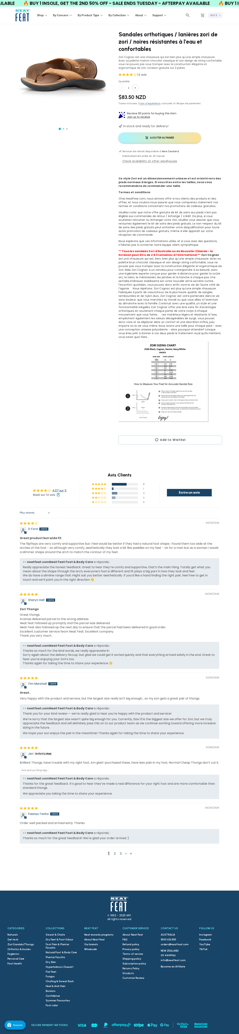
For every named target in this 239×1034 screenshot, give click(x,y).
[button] (187, 15)
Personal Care (15, 958)
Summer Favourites (58, 1000)
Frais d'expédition (150, 103)
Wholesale (90, 949)
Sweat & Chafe (55, 934)
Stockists (128, 973)
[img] (29, 523)
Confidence (53, 995)
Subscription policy (134, 963)
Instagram (205, 934)
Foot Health (14, 963)
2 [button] (115, 853)
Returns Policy (130, 968)
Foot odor (52, 1005)
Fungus (50, 976)
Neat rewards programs (99, 934)
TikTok (203, 949)
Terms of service (132, 953)
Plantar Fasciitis (55, 957)
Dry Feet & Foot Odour (59, 939)
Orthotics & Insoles (19, 949)
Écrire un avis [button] (189, 492)
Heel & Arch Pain (55, 986)
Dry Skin (51, 962)
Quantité (124, 81)
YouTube (204, 944)
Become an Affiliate (173, 966)
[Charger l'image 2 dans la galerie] (63, 129)
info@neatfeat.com (173, 960)
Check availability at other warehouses (149, 161)
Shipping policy (132, 958)
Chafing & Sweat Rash (60, 981)
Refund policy (130, 944)
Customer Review (133, 978)
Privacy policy (130, 949)
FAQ (124, 939)
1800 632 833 (168, 939)
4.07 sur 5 (59, 490)
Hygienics (13, 953)
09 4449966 (168, 955)
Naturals (12, 934)
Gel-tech (12, 939)
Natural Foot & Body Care (61, 952)
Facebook (205, 939)
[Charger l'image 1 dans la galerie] (60, 129)
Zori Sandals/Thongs (20, 944)
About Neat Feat (94, 939)
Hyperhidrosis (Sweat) (59, 967)
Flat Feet (51, 971)
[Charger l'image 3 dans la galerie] (67, 129)
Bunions (50, 991)
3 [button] (121, 853)
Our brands (91, 944)
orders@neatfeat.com (175, 944)
